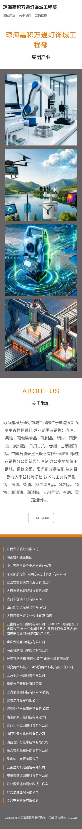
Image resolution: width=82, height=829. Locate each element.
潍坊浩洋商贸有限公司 (23, 700)
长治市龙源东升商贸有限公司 (27, 750)
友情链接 (41, 15)
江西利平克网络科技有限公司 (27, 725)
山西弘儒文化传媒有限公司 (26, 734)
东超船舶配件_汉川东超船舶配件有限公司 (36, 574)
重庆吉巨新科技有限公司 (24, 684)
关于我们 (25, 15)
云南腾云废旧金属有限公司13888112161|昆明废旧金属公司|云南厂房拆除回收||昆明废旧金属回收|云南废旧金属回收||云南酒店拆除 (42, 628)
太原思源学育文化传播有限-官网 (29, 616)
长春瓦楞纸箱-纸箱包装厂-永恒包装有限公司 (38, 658)
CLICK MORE (41, 518)
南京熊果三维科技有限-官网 (26, 717)
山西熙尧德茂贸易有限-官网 (26, 607)
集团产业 (9, 15)
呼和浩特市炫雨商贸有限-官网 (28, 709)
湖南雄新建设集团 (19, 557)
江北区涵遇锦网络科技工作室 (27, 784)
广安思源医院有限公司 (23, 792)
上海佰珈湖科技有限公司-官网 (28, 692)
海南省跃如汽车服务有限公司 (27, 650)
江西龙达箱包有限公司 (23, 549)
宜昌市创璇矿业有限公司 (24, 599)
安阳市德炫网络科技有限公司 (27, 775)
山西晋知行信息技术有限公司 (27, 742)
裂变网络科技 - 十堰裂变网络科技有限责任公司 (40, 667)
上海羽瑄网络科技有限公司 (26, 675)
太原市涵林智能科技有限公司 (27, 590)
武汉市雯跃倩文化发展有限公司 (29, 582)
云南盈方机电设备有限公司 (26, 767)
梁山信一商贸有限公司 (23, 759)
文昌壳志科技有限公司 (23, 800)
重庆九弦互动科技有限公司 (26, 642)
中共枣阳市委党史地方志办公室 (29, 565)
